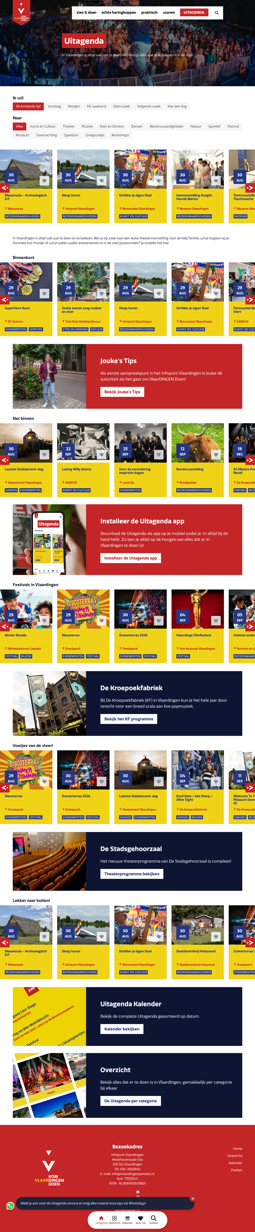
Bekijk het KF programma (128, 718)
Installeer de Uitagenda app (130, 558)
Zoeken (236, 1170)
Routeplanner (125, 1210)
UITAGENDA (194, 12)
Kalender (235, 1163)
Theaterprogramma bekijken (131, 873)
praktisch (149, 12)
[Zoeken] (216, 12)
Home (237, 1149)
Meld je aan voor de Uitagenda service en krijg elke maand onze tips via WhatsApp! (83, 1203)
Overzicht (235, 1156)
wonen (169, 12)
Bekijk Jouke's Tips (122, 391)
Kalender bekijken (121, 1028)
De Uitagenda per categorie (130, 1100)
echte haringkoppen (119, 12)
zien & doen (86, 12)
